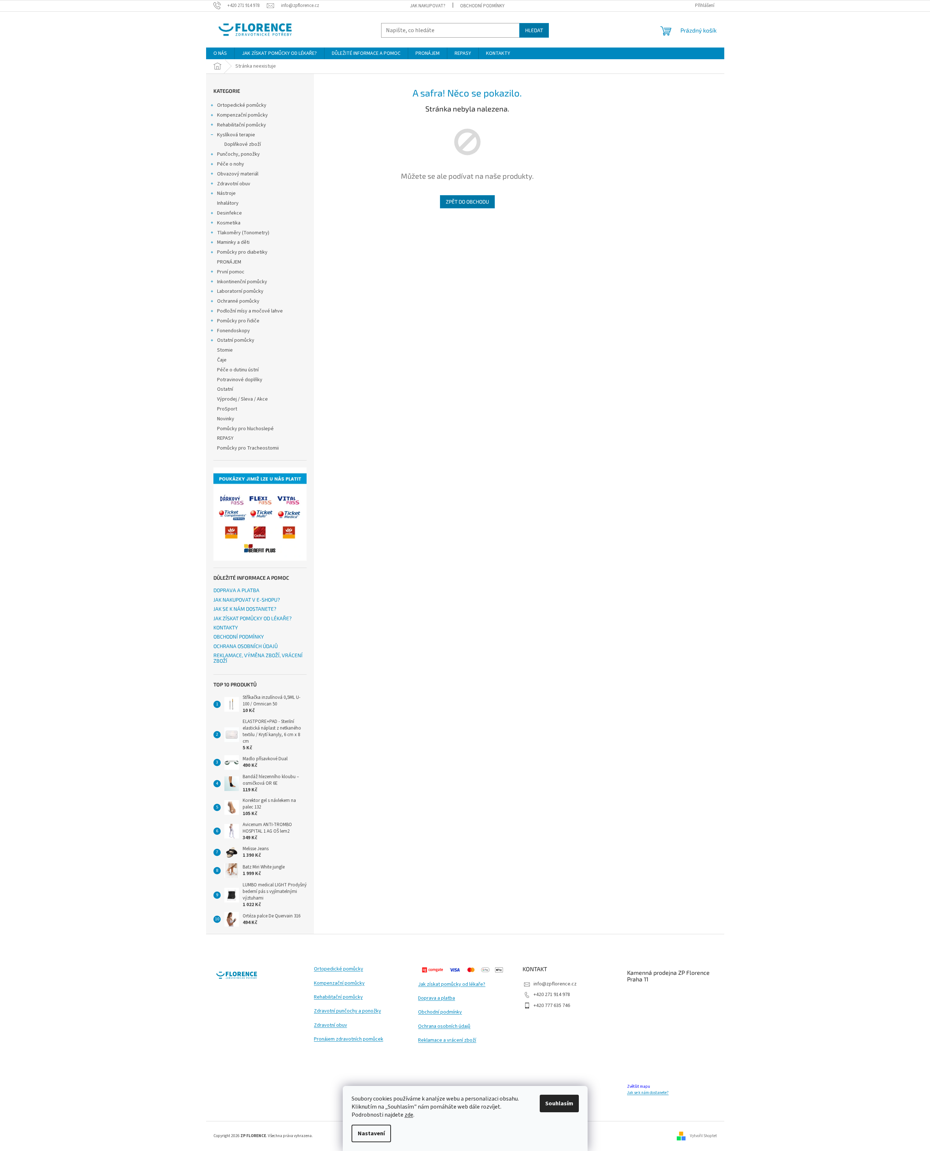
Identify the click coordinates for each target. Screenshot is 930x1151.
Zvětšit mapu (638, 1086)
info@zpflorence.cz (555, 984)
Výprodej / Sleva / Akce (242, 399)
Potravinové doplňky (239, 379)
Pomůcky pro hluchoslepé (245, 428)
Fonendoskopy (233, 330)
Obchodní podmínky (440, 1012)
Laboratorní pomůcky (240, 291)
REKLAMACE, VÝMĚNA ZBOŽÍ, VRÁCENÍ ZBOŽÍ (258, 658)
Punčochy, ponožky (238, 154)
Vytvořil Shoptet (703, 1136)
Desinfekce (229, 213)
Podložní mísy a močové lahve (250, 311)
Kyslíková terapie (236, 135)
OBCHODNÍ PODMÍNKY (482, 6)
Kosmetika (228, 223)
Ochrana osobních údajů (444, 1026)
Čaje (222, 360)
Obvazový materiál (237, 174)
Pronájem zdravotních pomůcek (348, 1039)
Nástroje (226, 193)
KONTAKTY (225, 627)
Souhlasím (559, 1103)
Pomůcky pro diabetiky (242, 252)
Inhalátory (228, 203)
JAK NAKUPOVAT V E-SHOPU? (246, 599)
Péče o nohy (230, 164)
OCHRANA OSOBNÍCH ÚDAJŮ (245, 646)
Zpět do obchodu (467, 201)
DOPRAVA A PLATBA (236, 590)
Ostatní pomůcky (235, 340)
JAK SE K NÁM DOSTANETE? (244, 609)
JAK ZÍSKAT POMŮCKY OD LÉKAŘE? (252, 618)
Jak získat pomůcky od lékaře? (451, 984)
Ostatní (225, 389)
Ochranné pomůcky (238, 301)
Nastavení (371, 1133)
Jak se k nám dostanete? (648, 1092)
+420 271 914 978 (552, 994)
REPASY (225, 438)
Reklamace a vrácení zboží (447, 1040)
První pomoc (230, 272)
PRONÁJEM (229, 262)
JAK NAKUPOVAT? (427, 6)
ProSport (227, 409)
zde (409, 1115)
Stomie (225, 350)
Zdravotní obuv (233, 184)
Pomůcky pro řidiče (238, 321)
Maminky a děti (233, 242)
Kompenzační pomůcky (242, 115)
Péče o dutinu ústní (238, 370)
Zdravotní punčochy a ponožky (347, 1011)
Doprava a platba (436, 998)
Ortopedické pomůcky (241, 105)
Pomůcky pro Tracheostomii (248, 448)
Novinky (225, 419)
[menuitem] (220, 53)
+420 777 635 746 (552, 1005)
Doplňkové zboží (242, 144)
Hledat (534, 30)
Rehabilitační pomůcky (241, 125)
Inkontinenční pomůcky (242, 281)
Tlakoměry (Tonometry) (243, 232)
